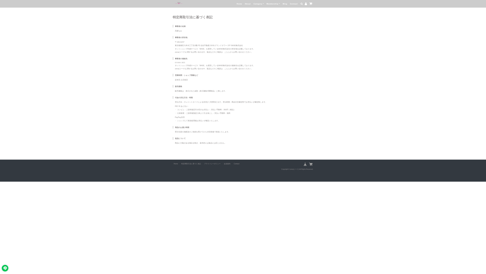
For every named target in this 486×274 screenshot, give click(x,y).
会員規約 (227, 164)
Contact (294, 4)
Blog (285, 4)
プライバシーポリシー (212, 164)
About (248, 4)
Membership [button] (272, 4)
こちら (227, 52)
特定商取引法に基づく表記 (191, 164)
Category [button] (258, 4)
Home (239, 4)
